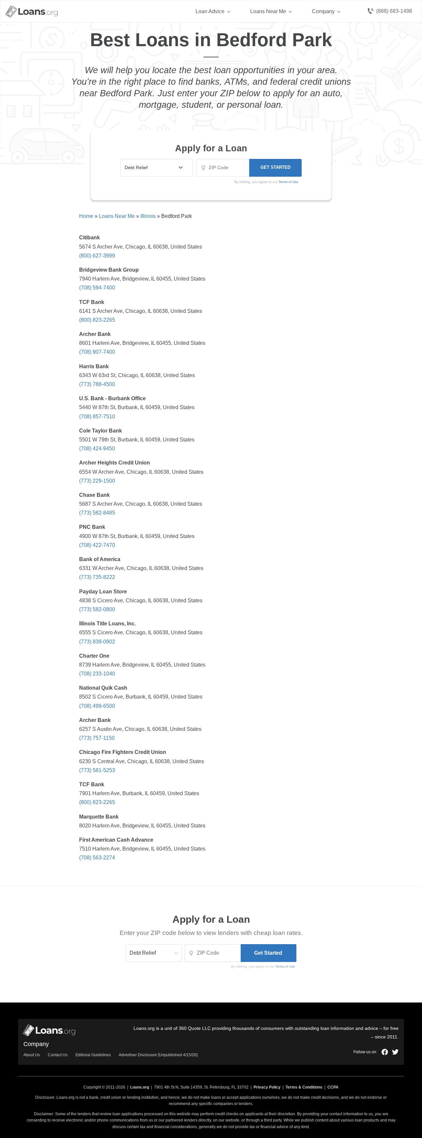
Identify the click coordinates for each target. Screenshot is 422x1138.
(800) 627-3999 (97, 255)
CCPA (333, 1087)
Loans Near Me (268, 11)
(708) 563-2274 (97, 857)
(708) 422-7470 (97, 545)
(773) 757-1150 (97, 738)
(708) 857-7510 (97, 416)
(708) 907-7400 (97, 352)
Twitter (395, 1052)
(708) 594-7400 (97, 287)
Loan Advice (210, 11)
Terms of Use (285, 966)
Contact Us (58, 1055)
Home (86, 216)
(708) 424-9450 (97, 448)
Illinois (148, 216)
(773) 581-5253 (97, 770)
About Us (31, 1055)
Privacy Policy (267, 1087)
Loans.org (139, 1087)
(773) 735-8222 (97, 577)
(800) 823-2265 (97, 320)
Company (323, 11)
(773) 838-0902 (97, 641)
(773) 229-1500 (97, 481)
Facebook (384, 1052)
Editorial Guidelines (93, 1055)
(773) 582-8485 (97, 513)
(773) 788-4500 (97, 384)
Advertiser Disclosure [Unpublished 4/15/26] (158, 1055)
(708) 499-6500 (97, 706)
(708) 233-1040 (97, 673)
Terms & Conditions (304, 1087)
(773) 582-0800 (97, 609)
